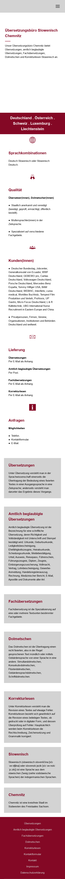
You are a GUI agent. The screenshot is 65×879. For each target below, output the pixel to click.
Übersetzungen (32, 823)
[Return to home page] (27, 6)
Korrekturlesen (32, 848)
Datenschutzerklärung (32, 872)
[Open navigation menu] (57, 6)
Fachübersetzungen (32, 835)
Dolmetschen (32, 841)
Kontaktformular (32, 854)
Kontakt (32, 860)
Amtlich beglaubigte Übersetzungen (32, 829)
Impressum (32, 866)
